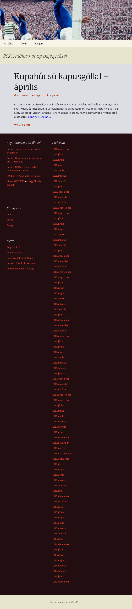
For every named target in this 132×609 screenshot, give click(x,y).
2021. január (58, 186)
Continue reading (40, 117)
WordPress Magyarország (20, 268)
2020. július (57, 218)
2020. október (59, 202)
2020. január (58, 250)
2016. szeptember (61, 453)
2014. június (58, 554)
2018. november (60, 325)
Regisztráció (13, 247)
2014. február (59, 570)
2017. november (60, 384)
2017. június (58, 405)
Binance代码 (13, 158)
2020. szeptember (61, 207)
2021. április (58, 170)
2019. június (58, 287)
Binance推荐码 (14, 166)
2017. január (58, 432)
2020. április (58, 234)
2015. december (60, 496)
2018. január (58, 373)
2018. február (59, 368)
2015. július (57, 506)
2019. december (60, 255)
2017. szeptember (61, 394)
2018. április (58, 357)
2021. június (58, 159)
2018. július (57, 341)
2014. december (60, 544)
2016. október (59, 448)
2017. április (58, 416)
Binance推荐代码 (16, 181)
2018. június (58, 346)
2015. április (58, 522)
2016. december (60, 437)
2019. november (60, 261)
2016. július (57, 464)
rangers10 (54, 95)
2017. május (58, 410)
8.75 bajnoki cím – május (29, 175)
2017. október (59, 389)
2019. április (58, 298)
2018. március (59, 362)
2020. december (60, 191)
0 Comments (23, 124)
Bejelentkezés (14, 252)
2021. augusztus (60, 149)
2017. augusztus (60, 400)
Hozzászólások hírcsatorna (21, 263)
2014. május (58, 560)
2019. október (59, 266)
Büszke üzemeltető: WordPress (66, 601)
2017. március (59, 421)
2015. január (58, 538)
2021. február (59, 181)
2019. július (57, 282)
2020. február (59, 245)
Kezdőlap (8, 43)
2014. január (58, 576)
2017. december (60, 378)
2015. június (58, 512)
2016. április (58, 474)
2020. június (58, 223)
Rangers (38, 43)
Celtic (24, 43)
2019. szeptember (61, 271)
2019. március (59, 303)
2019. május (58, 293)
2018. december (60, 319)
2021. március (59, 175)
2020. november (60, 197)
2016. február (59, 485)
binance (11, 149)
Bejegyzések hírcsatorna (20, 257)
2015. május (58, 517)
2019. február (59, 309)
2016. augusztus (60, 458)
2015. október (59, 501)
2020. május (58, 229)
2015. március (59, 528)
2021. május (58, 165)
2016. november (60, 442)
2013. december (60, 581)
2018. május (58, 352)
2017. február (59, 426)
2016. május (58, 469)
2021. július (57, 154)
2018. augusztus (60, 335)
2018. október (59, 330)
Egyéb (10, 219)
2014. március (59, 565)
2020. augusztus (60, 213)
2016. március (59, 480)
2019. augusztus (60, 277)
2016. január (58, 490)
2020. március (59, 239)
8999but (11, 175)
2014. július (57, 549)
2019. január (58, 314)
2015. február (59, 533)
